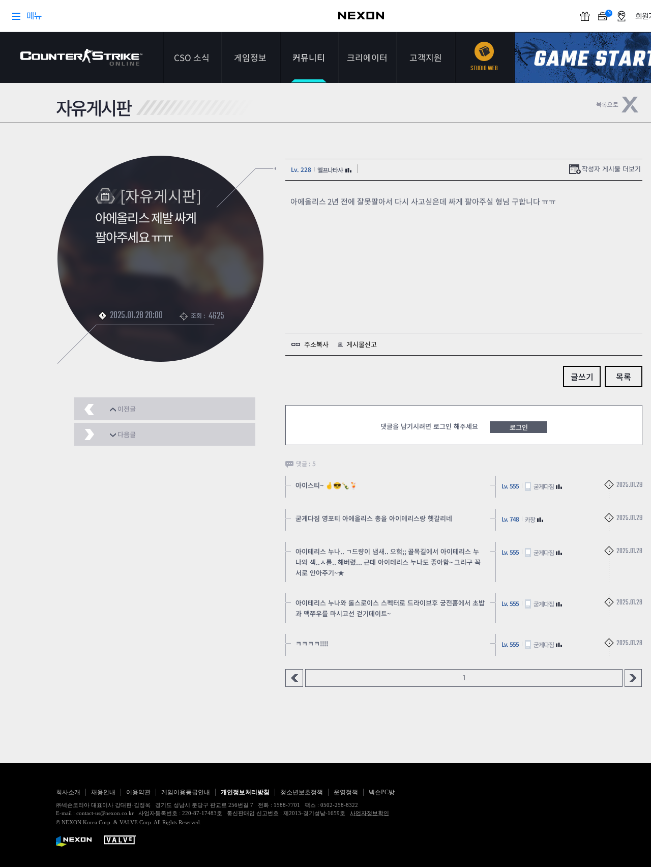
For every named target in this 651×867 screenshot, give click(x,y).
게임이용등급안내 (185, 792)
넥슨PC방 (382, 792)
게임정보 (250, 57)
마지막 (633, 678)
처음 (294, 678)
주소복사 (316, 344)
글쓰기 (582, 376)
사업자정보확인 (369, 813)
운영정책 (346, 792)
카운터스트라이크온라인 (81, 57)
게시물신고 (361, 344)
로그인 (519, 427)
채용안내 (103, 792)
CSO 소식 (192, 57)
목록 (623, 376)
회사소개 (68, 792)
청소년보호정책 (301, 792)
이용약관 (138, 792)
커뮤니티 (308, 57)
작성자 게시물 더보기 (611, 169)
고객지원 (425, 57)
